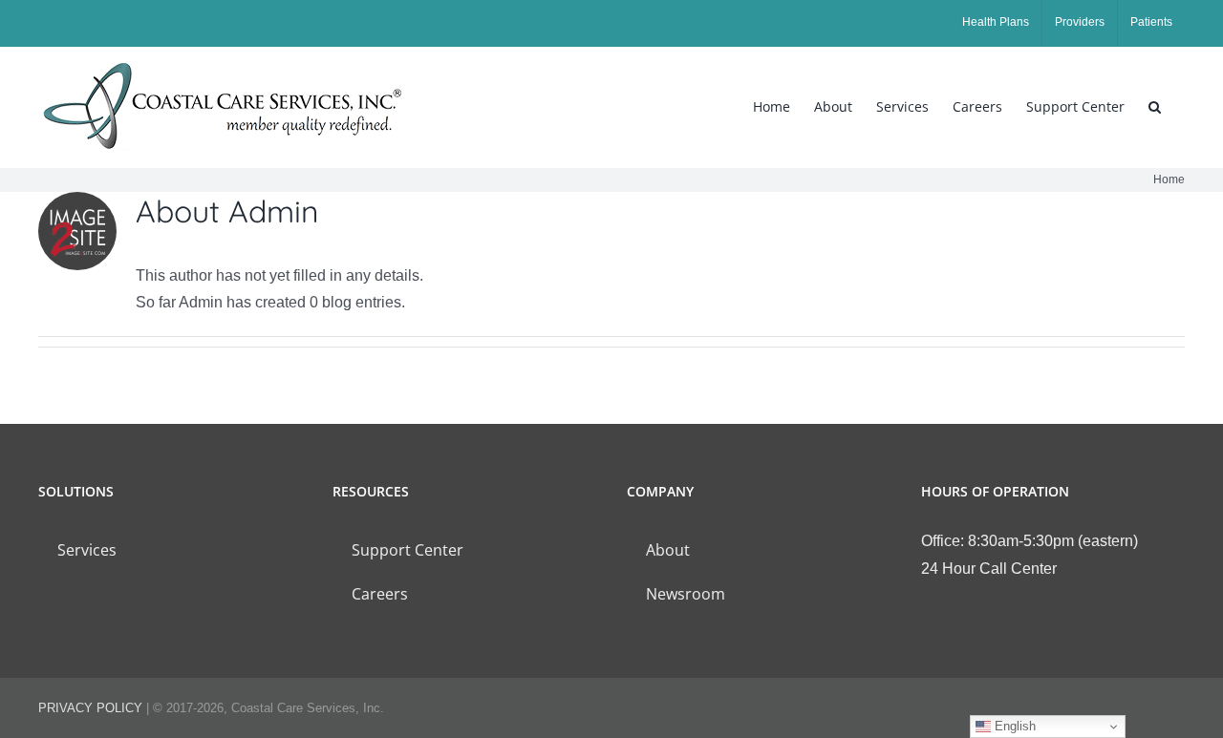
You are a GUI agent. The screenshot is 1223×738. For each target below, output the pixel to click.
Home (1169, 179)
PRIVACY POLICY (90, 708)
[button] (1154, 107)
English (1013, 726)
